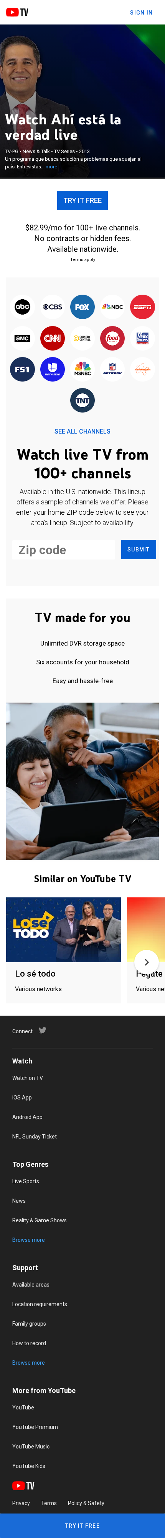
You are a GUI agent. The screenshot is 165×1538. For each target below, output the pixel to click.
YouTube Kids (28, 1466)
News (19, 1201)
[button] (146, 962)
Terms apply (82, 259)
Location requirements (39, 1304)
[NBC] (112, 307)
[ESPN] (142, 307)
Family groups (29, 1324)
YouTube (23, 1407)
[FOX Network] (82, 307)
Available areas (31, 1285)
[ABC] (22, 307)
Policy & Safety (86, 1503)
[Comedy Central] (82, 338)
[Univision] (53, 369)
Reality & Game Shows (39, 1220)
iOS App (22, 1097)
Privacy (21, 1503)
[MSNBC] (82, 369)
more (51, 167)
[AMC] (22, 338)
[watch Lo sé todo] (63, 930)
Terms (49, 1503)
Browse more (28, 1240)
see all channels (82, 431)
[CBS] (53, 307)
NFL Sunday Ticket (34, 1137)
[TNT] (82, 400)
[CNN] (53, 338)
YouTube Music (31, 1446)
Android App (27, 1117)
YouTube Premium (35, 1427)
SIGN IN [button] (141, 13)
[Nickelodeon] (142, 369)
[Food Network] (112, 338)
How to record (29, 1343)
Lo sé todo (35, 974)
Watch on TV (27, 1078)
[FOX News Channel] (142, 338)
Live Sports (25, 1181)
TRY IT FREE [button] (82, 200)
